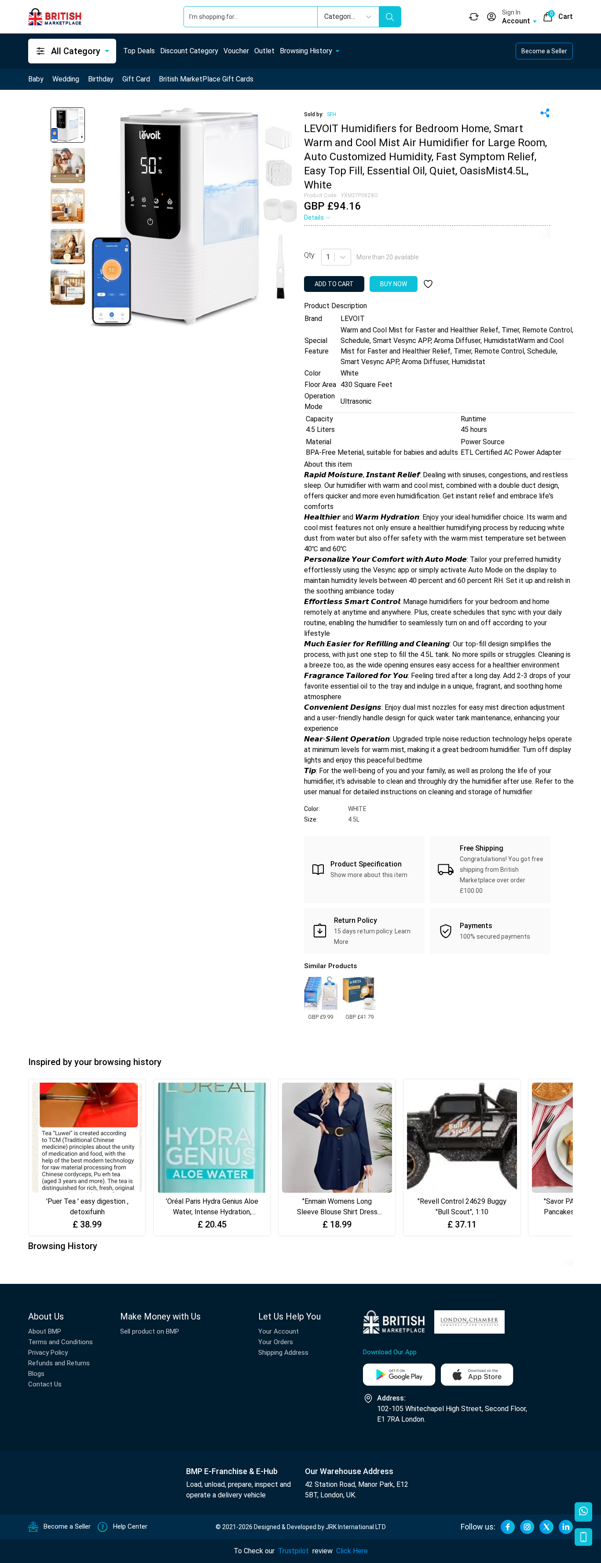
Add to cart (334, 284)
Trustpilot (293, 1551)
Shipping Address (283, 1353)
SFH (331, 114)
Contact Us (45, 1384)
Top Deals (139, 51)
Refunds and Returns (59, 1363)
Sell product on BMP (149, 1331)
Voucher (236, 51)
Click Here (352, 1551)
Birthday (101, 79)
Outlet (264, 51)
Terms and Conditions (60, 1342)
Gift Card (136, 79)
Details (314, 217)
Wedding (65, 79)
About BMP (44, 1331)
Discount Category (189, 51)
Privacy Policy (48, 1353)
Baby (36, 79)
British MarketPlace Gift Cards (206, 79)
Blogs (36, 1374)
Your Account (278, 1331)
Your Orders (275, 1342)
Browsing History (306, 51)
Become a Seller (544, 51)
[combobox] (327, 257)
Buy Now (393, 284)
